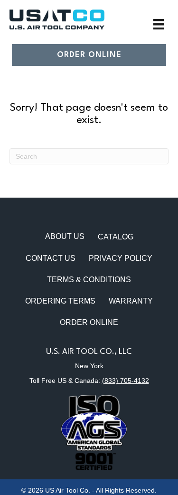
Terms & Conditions (89, 280)
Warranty (131, 301)
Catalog (115, 237)
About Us (64, 236)
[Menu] (158, 24)
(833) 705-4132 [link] (125, 380)
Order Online (89, 322)
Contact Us (50, 258)
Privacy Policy (120, 258)
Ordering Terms (60, 301)
